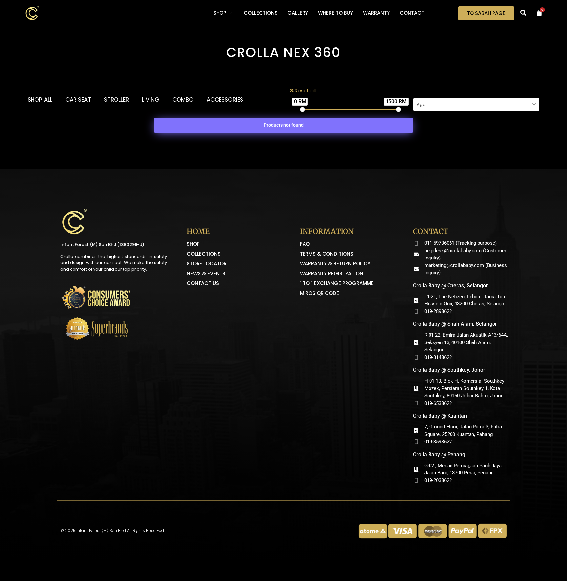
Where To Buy (335, 13)
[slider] (302, 109)
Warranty (376, 13)
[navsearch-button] (523, 13)
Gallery (297, 13)
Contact (412, 13)
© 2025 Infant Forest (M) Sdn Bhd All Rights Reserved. (112, 530)
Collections (261, 13)
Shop (219, 13)
